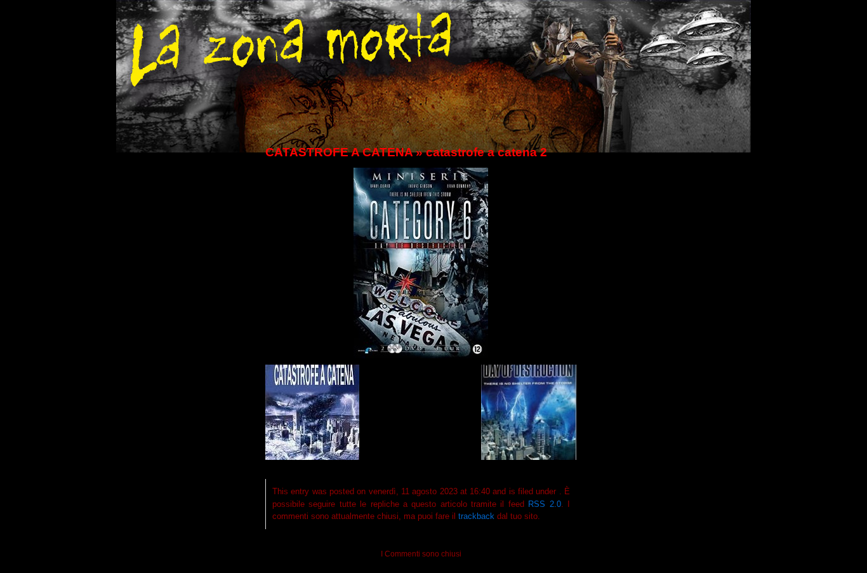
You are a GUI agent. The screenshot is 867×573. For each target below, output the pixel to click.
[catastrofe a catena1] (312, 457)
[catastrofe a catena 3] (528, 457)
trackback (476, 516)
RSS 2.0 (544, 504)
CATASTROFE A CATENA (339, 152)
